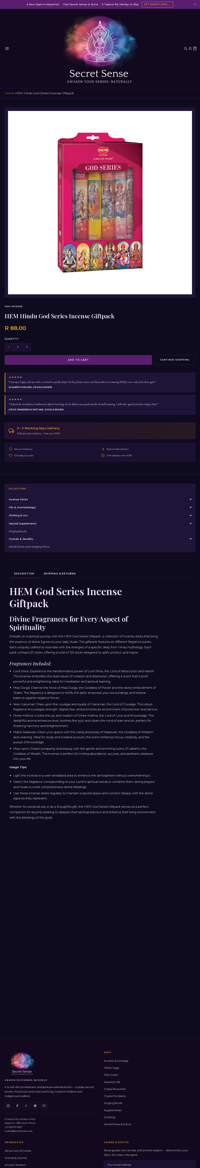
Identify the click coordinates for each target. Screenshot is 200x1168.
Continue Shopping (175, 359)
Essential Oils (112, 1082)
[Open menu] (7, 48)
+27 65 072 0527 (13, 1127)
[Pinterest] (35, 1105)
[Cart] (195, 48)
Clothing (109, 1117)
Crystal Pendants (115, 1096)
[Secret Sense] (100, 48)
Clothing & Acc (18, 515)
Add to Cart (78, 359)
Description (24, 573)
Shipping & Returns (60, 573)
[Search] (186, 48)
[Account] (190, 48)
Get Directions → (157, 4)
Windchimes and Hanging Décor (29, 546)
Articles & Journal (16, 1157)
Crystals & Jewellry (21, 538)
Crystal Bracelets (115, 1089)
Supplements (112, 1110)
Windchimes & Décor (118, 1124)
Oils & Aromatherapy (22, 507)
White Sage (112, 1067)
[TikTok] (26, 1105)
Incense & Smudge (116, 1060)
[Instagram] (8, 1105)
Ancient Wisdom (15, 1164)
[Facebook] (17, 1105)
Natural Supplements (23, 523)
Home (9, 93)
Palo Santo (111, 1074)
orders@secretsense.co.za (18, 1130)
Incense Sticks (18, 499)
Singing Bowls (17, 531)
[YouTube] (44, 1105)
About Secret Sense (18, 1150)
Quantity (12, 338)
